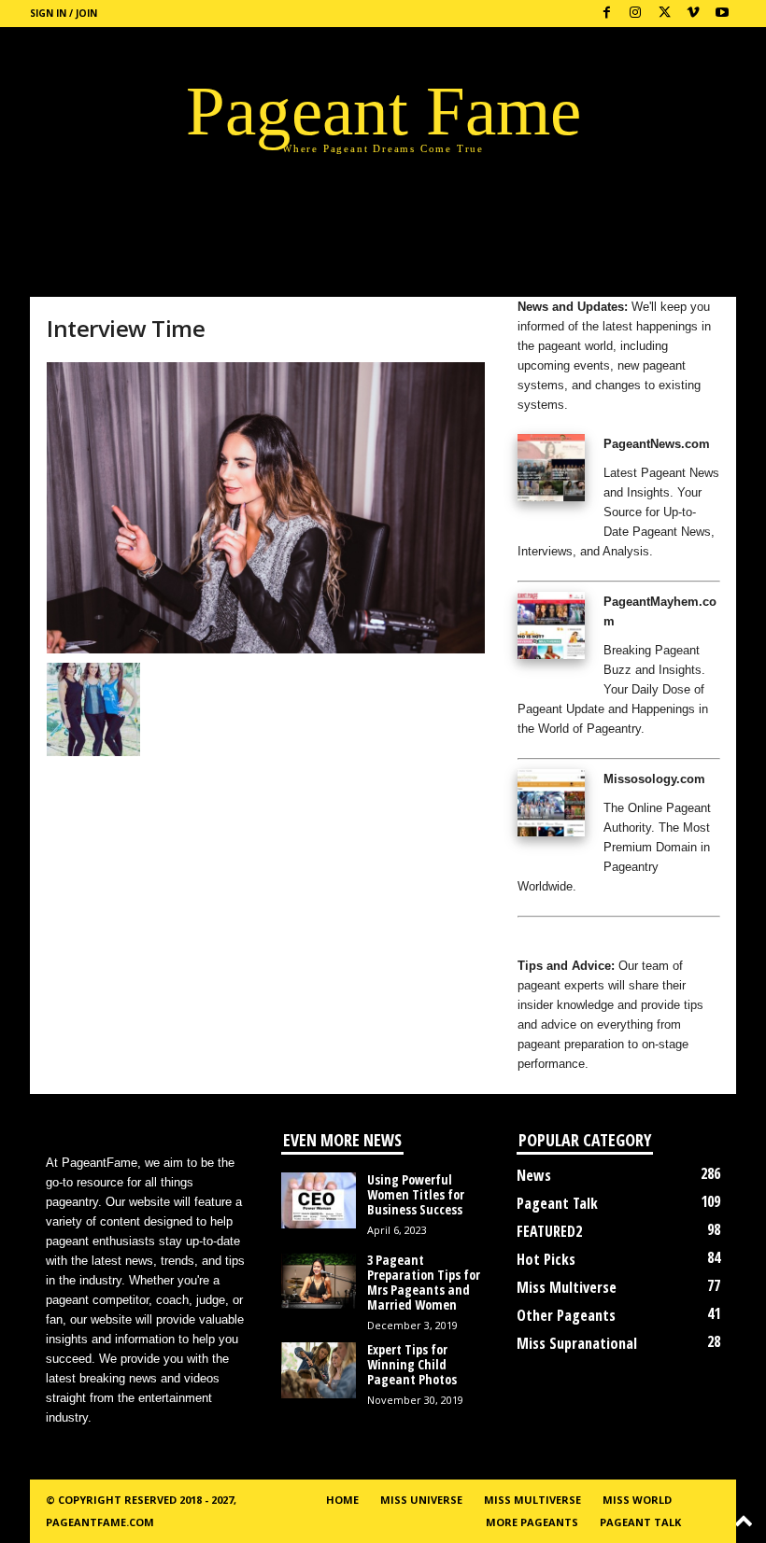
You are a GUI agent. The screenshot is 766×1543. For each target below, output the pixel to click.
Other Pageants (566, 1315)
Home (342, 1500)
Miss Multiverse (567, 1287)
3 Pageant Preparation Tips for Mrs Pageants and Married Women (423, 1282)
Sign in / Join (63, 13)
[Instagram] (635, 13)
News (534, 1175)
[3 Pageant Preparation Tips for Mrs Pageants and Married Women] (318, 1281)
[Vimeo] (693, 13)
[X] (664, 13)
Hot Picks (546, 1259)
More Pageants (532, 1522)
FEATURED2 (549, 1231)
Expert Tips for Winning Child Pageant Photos (412, 1364)
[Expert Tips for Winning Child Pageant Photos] (318, 1370)
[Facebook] (606, 13)
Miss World (637, 1500)
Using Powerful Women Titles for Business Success (415, 1194)
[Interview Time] (266, 507)
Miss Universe (421, 1500)
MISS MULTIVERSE (532, 1500)
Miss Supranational (577, 1343)
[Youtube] (722, 13)
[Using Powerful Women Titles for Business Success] (318, 1200)
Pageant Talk (557, 1203)
